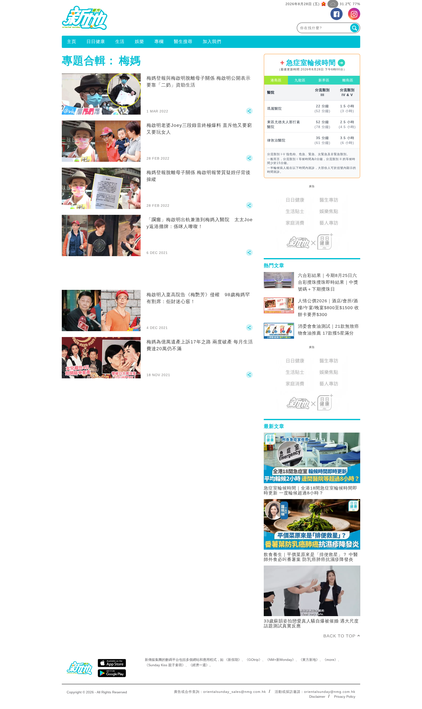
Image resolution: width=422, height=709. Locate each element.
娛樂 (139, 41)
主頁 (71, 41)
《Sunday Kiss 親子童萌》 (165, 665)
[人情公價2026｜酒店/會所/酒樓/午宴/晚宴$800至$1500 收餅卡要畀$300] (279, 305)
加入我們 (212, 41)
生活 (120, 41)
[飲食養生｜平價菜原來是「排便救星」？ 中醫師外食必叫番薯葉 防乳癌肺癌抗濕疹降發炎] (312, 524)
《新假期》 (233, 660)
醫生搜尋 (183, 41)
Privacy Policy (344, 696)
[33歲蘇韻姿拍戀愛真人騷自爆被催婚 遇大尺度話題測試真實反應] (312, 590)
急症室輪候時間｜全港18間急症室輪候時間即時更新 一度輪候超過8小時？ (310, 490)
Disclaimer (317, 696)
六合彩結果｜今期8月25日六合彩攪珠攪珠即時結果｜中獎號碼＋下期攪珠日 (328, 282)
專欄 (159, 41)
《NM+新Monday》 (280, 660)
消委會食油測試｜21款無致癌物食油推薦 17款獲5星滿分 (328, 330)
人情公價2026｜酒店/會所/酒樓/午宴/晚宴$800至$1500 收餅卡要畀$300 (328, 307)
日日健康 (95, 41)
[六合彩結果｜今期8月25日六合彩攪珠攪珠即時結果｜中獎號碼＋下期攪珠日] (279, 280)
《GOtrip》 (253, 660)
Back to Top (339, 635)
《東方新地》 (309, 660)
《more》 (330, 660)
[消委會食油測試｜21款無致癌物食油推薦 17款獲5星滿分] (279, 331)
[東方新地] (136, 18)
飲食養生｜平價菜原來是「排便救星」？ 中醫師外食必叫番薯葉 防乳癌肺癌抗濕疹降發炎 (311, 557)
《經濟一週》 (199, 665)
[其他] (249, 113)
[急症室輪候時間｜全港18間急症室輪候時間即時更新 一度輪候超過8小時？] (312, 457)
